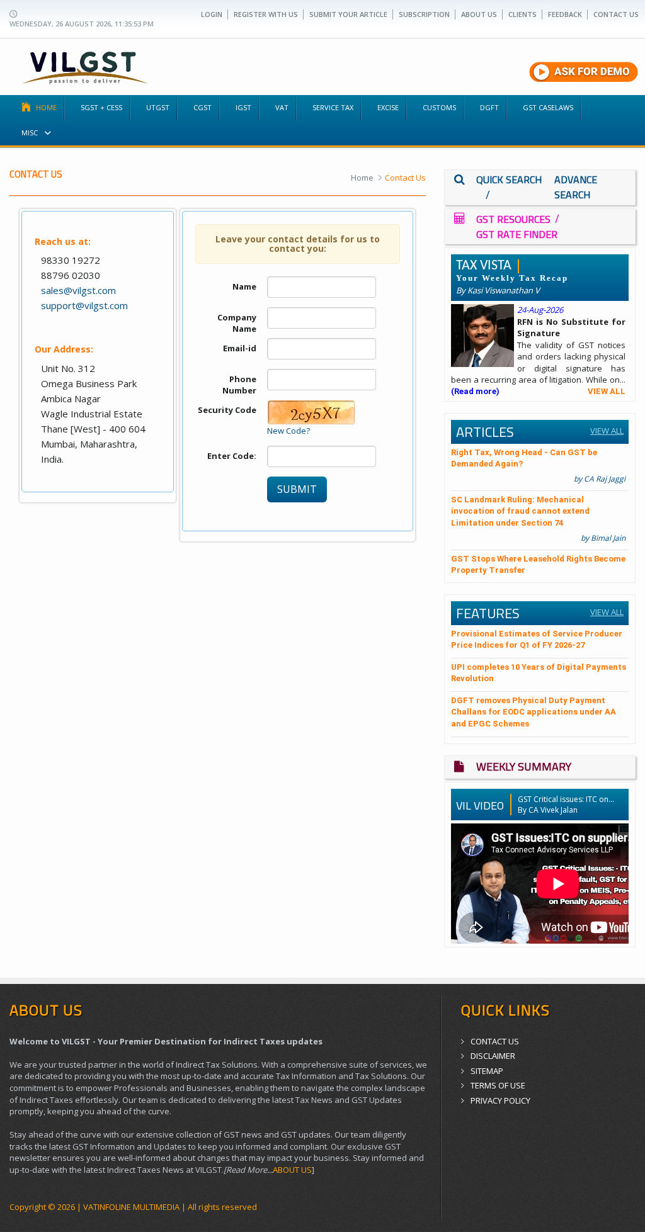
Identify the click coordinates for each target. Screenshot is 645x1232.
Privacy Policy (500, 1100)
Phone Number (239, 385)
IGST (243, 107)
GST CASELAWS (548, 107)
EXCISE (388, 107)
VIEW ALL (606, 391)
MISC (30, 132)
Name (244, 286)
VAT (281, 107)
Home (362, 177)
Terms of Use (498, 1085)
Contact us (616, 14)
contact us (495, 1041)
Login (211, 14)
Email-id (239, 348)
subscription (424, 14)
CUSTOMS (439, 107)
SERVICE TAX (332, 107)
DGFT (489, 107)
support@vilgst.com (84, 305)
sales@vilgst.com (78, 290)
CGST (202, 107)
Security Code (227, 409)
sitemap (487, 1071)
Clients (522, 14)
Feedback (565, 14)
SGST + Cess (101, 107)
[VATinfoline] (85, 65)
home (46, 107)
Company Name (236, 323)
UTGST (157, 107)
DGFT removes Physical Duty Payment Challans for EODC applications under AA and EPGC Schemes (533, 712)
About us (479, 14)
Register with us (266, 14)
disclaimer (493, 1055)
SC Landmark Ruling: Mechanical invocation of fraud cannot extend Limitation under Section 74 (520, 511)
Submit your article (348, 14)
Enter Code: (231, 455)
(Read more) (475, 391)
